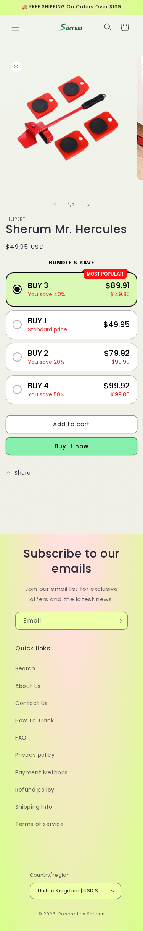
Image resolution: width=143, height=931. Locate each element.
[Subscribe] (119, 621)
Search (25, 668)
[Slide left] (55, 204)
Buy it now (71, 446)
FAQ (21, 737)
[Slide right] (88, 204)
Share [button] (22, 473)
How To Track (34, 720)
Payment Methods (41, 772)
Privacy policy (35, 755)
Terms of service (39, 824)
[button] (15, 27)
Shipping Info (34, 807)
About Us (28, 686)
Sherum (96, 914)
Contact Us (31, 703)
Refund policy (35, 789)
